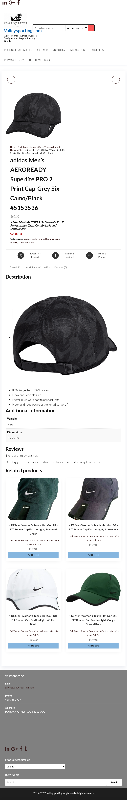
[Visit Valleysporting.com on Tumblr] (25, 749)
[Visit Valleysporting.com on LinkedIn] (7, 749)
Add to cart (33, 554)
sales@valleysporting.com (19, 687)
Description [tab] (16, 267)
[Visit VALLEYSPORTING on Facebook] (18, 3)
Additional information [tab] (38, 267)
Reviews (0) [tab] (60, 267)
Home (13, 147)
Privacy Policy (14, 59)
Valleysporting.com (23, 30)
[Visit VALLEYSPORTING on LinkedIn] (4, 3)
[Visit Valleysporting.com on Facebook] (21, 749)
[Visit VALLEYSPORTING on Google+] (12, 3)
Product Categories (18, 49)
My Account (78, 49)
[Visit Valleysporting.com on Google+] (14, 749)
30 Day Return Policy (51, 49)
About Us (98, 49)
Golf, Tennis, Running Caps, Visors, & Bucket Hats (31, 540)
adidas (20, 150)
